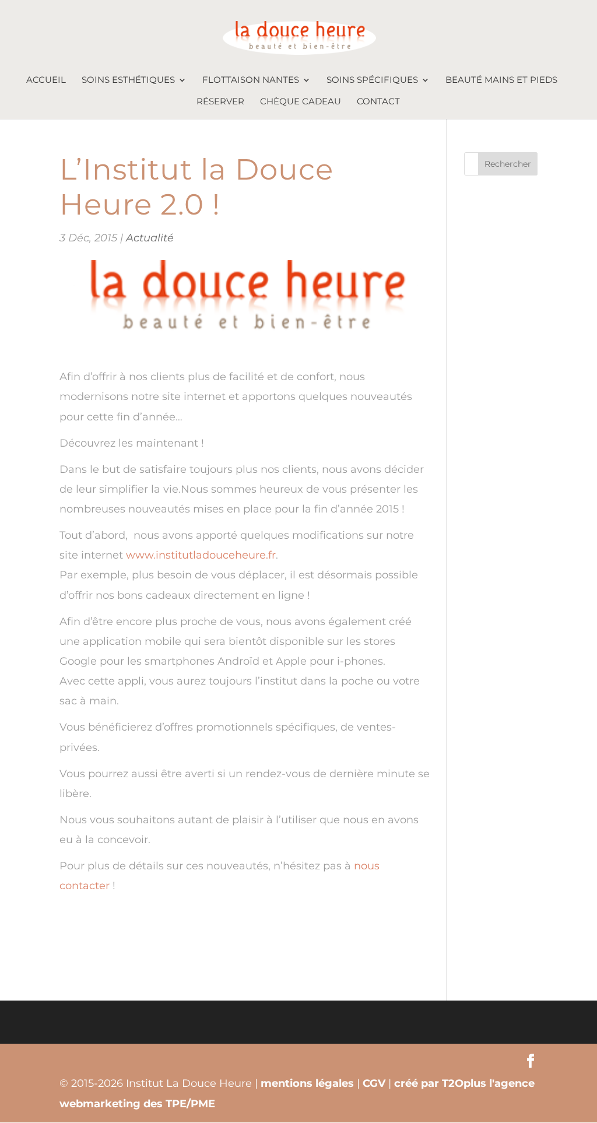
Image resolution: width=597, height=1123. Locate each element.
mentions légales (307, 1083)
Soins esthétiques (128, 80)
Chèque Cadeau (300, 102)
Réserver (220, 102)
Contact (378, 102)
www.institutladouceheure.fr (201, 555)
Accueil (46, 80)
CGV (374, 1083)
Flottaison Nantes (250, 80)
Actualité (150, 237)
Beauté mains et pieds (501, 80)
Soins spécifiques (372, 80)
